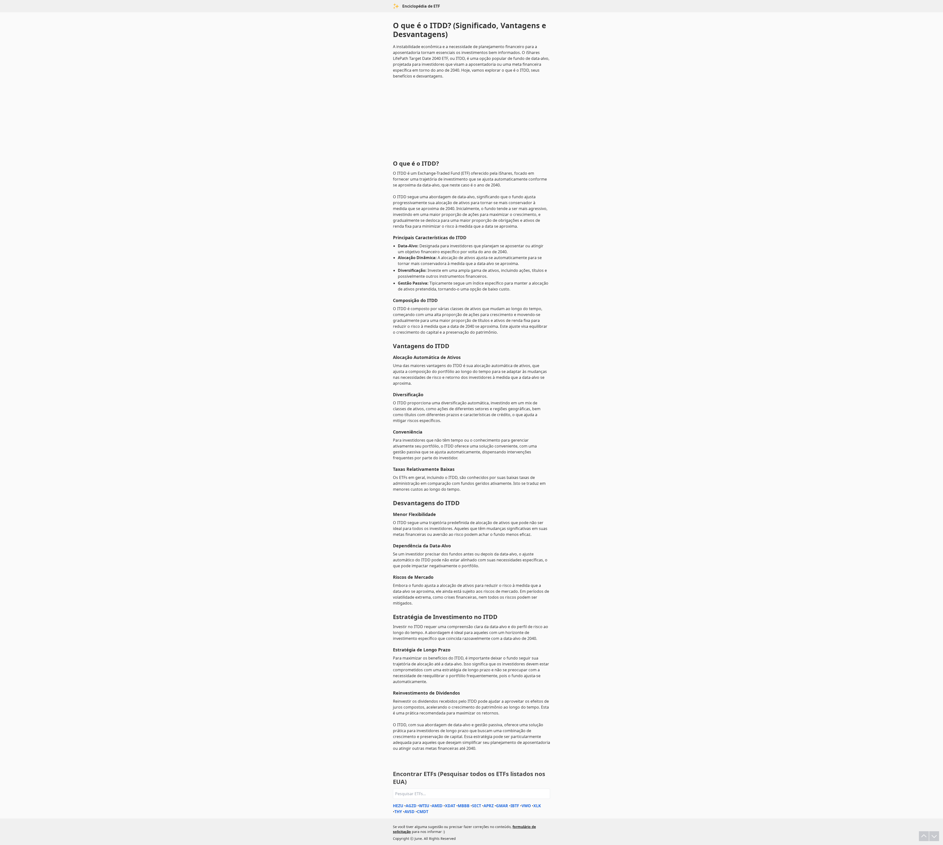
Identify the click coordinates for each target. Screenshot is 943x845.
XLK (537, 805)
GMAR (502, 805)
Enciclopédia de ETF (421, 6)
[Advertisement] (471, 118)
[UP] (924, 836)
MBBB (464, 805)
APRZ (489, 805)
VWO (526, 805)
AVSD (409, 811)
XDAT (450, 805)
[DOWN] (934, 836)
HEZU (398, 805)
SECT (476, 805)
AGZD (411, 805)
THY (398, 811)
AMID (437, 805)
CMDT (422, 811)
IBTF (515, 805)
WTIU (424, 805)
